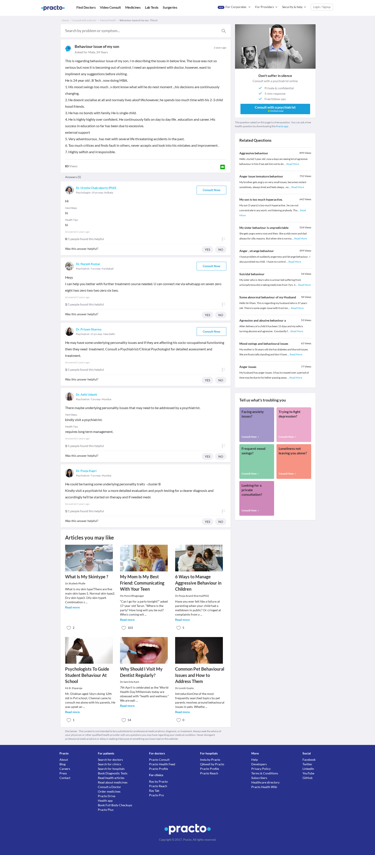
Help (254, 759)
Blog (62, 764)
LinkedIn (308, 768)
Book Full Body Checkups (115, 805)
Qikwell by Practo (212, 764)
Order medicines (109, 791)
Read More (292, 164)
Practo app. (282, 126)
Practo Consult (159, 759)
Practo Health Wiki (264, 787)
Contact (64, 778)
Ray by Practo (158, 781)
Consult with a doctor (84, 20)
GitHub (307, 778)
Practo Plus (105, 809)
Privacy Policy (261, 768)
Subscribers (259, 778)
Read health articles (111, 778)
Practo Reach (158, 786)
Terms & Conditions (264, 773)
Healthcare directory (265, 782)
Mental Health (108, 20)
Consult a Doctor (109, 787)
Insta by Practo (210, 759)
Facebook (309, 759)
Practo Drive (106, 796)
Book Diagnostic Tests (112, 773)
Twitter (307, 764)
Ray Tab (154, 790)
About (63, 759)
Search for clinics (109, 764)
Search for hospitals (111, 768)
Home (65, 20)
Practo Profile (158, 768)
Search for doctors (110, 759)
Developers (259, 764)
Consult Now (211, 190)
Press (63, 773)
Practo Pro (156, 795)
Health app (105, 800)
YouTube (308, 773)
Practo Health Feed (162, 764)
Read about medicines (112, 782)
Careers (64, 768)
